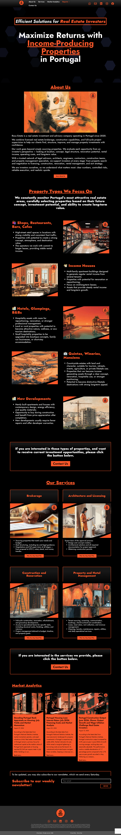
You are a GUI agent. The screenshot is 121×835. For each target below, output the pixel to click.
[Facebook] (112, 3)
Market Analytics (53, 2)
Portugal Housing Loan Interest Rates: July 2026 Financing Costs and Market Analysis (59, 721)
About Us (32, 2)
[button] (110, 727)
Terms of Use (79, 833)
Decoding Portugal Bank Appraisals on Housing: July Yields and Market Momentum (26, 721)
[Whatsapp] (89, 3)
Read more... (18, 755)
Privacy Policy (73, 833)
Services (41, 2)
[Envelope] (95, 3)
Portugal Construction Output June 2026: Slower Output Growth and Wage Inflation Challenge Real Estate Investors (92, 722)
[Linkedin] (101, 3)
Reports (65, 2)
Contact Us (33, 5)
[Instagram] (107, 3)
